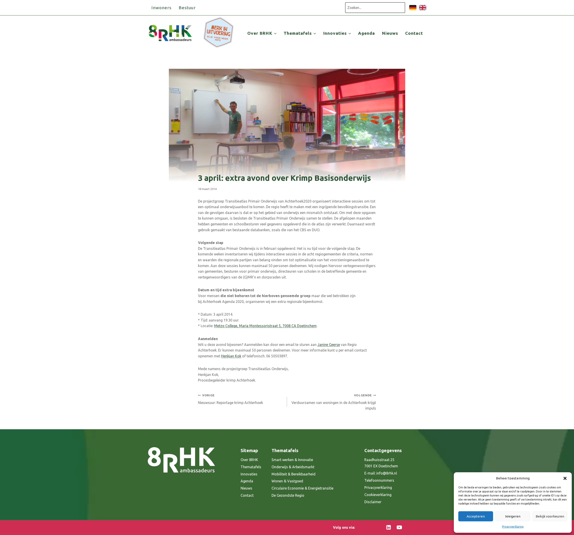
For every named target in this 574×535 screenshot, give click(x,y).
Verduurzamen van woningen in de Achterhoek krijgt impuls (333, 402)
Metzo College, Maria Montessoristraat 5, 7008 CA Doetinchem (265, 326)
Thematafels (251, 467)
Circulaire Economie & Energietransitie (302, 488)
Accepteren (476, 516)
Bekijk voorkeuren (550, 516)
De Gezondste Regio (288, 495)
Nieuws (390, 33)
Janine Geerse (328, 345)
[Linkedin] (388, 527)
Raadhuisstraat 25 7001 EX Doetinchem (381, 463)
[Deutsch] (412, 10)
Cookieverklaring (377, 495)
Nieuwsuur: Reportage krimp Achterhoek (230, 399)
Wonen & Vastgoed (287, 481)
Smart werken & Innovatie (292, 460)
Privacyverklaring (513, 526)
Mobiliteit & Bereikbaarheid (293, 474)
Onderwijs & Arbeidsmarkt (293, 467)
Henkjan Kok (231, 356)
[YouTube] (399, 527)
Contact (414, 33)
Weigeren (512, 516)
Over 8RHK (249, 460)
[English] (422, 10)
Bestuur (187, 7)
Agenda (366, 33)
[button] (565, 478)
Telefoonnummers (379, 480)
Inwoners (161, 7)
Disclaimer (372, 502)
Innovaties (249, 474)
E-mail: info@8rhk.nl (380, 473)
